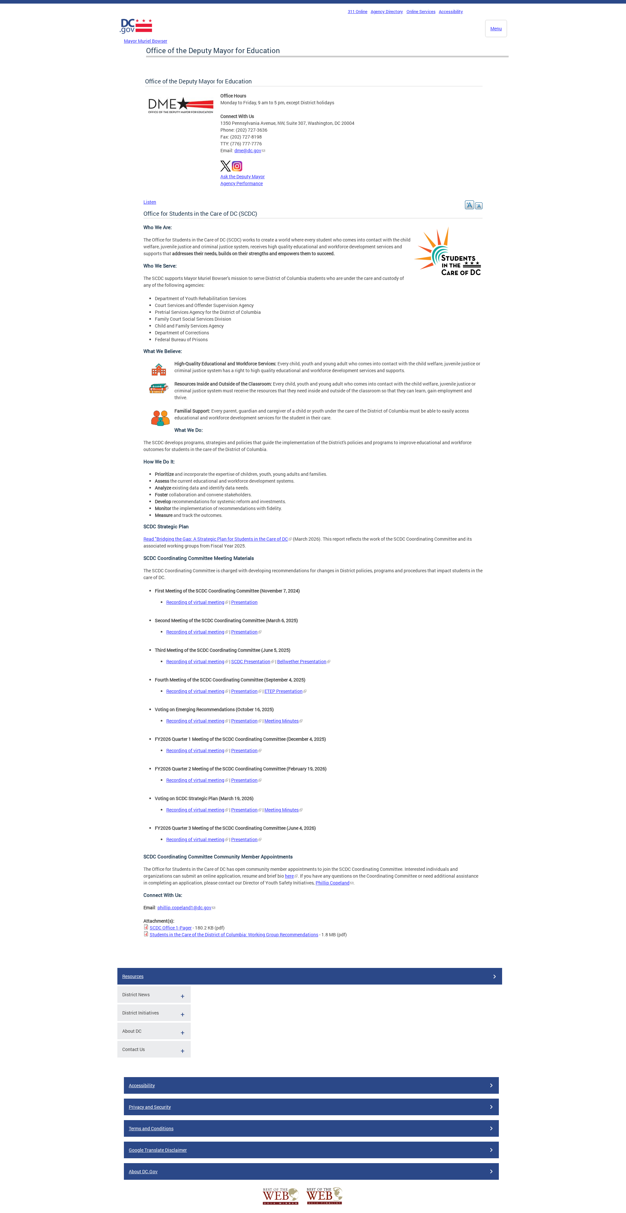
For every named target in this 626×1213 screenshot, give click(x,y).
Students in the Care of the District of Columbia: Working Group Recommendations (234, 934)
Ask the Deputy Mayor (242, 176)
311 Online (357, 11)
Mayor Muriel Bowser (145, 41)
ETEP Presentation (283, 691)
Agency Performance (241, 183)
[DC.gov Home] (136, 35)
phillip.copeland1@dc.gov (184, 907)
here (289, 876)
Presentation (244, 602)
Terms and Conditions (151, 1128)
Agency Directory (387, 11)
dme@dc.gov (247, 150)
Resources (132, 976)
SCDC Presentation (250, 661)
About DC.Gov (143, 1171)
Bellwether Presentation (301, 661)
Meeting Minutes (281, 721)
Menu (496, 28)
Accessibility (451, 11)
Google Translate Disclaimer (158, 1150)
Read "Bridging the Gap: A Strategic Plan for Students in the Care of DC (215, 539)
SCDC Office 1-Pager (171, 928)
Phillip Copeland (333, 883)
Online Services (421, 11)
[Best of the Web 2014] (281, 1204)
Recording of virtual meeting (195, 602)
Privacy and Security (150, 1107)
